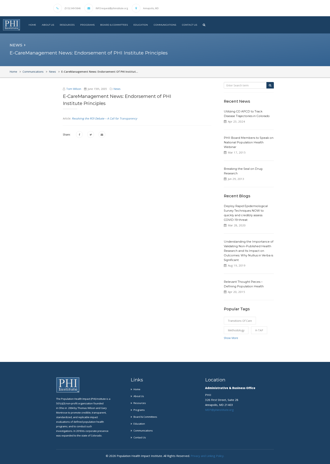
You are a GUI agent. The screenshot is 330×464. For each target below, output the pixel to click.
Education (140, 24)
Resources (67, 24)
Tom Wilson (73, 89)
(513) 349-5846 (73, 8)
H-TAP (259, 330)
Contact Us (189, 24)
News (52, 71)
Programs (87, 24)
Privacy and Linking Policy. (207, 456)
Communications (165, 24)
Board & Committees (114, 24)
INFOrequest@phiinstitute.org (112, 8)
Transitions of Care (240, 321)
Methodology (236, 330)
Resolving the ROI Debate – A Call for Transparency (104, 118)
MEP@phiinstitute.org (219, 410)
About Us (48, 24)
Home (32, 24)
